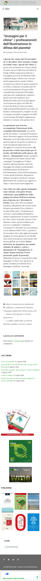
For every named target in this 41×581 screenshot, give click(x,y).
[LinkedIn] (13, 559)
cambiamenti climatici (24, 307)
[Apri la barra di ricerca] (38, 9)
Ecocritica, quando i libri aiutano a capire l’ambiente (20, 370)
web (35, 311)
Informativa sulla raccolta (13, 578)
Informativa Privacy (12, 547)
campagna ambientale (12, 311)
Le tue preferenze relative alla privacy (23, 574)
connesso (17, 341)
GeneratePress (31, 567)
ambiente (10, 307)
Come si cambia (7, 375)
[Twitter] (8, 559)
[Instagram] (18, 559)
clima (8, 304)
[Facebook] (4, 559)
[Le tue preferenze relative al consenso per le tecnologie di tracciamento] (37, 577)
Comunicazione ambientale (22, 304)
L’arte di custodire (8, 361)
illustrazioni (27, 311)
